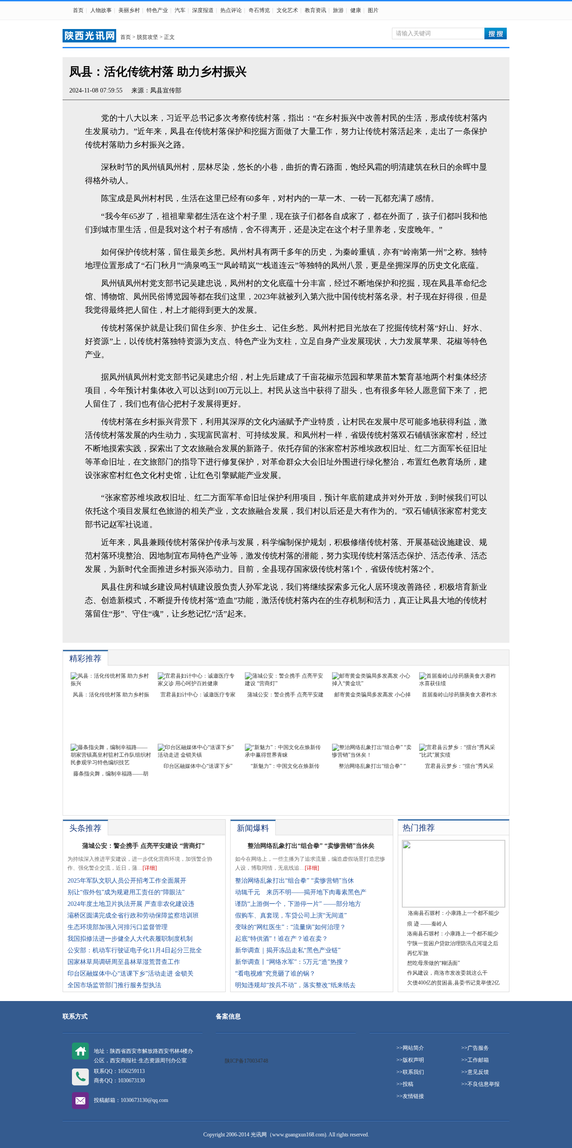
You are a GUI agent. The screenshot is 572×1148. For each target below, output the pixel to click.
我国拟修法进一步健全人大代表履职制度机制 (130, 938)
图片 (373, 10)
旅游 (338, 10)
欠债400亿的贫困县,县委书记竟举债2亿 (453, 983)
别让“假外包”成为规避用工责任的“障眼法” (126, 892)
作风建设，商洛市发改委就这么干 (447, 973)
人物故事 (101, 10)
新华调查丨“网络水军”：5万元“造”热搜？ (292, 962)
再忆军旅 (418, 953)
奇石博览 (259, 10)
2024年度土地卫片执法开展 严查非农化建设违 (130, 904)
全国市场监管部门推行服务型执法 (114, 985)
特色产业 (157, 10)
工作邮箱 (478, 1060)
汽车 (180, 10)
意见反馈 (478, 1072)
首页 (78, 10)
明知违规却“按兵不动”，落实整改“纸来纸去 (295, 985)
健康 (355, 10)
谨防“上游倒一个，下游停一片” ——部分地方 (298, 904)
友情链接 (413, 1096)
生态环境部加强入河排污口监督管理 (117, 927)
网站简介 (413, 1048)
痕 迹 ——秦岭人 (427, 924)
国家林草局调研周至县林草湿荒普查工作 (123, 962)
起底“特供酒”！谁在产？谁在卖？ (281, 938)
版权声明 (413, 1060)
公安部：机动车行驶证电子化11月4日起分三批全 (134, 950)
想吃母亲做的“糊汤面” (433, 963)
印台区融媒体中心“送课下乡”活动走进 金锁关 (130, 973)
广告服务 (478, 1048)
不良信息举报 (483, 1084)
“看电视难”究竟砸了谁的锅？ (275, 973)
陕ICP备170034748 (246, 1061)
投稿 (408, 1084)
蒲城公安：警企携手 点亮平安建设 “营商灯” (143, 845)
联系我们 (413, 1072)
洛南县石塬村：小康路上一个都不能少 (452, 933)
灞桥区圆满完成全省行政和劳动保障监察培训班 (133, 915)
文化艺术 (287, 10)
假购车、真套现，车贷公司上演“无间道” (291, 915)
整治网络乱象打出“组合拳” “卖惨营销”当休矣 (311, 845)
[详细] (150, 868)
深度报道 (203, 10)
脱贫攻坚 (147, 37)
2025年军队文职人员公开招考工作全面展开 (126, 880)
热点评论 (231, 10)
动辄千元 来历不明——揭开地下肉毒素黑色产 (300, 892)
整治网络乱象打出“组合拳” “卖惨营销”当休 (294, 880)
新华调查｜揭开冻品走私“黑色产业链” (288, 950)
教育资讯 (315, 10)
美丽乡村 (129, 10)
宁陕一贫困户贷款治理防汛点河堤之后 (452, 943)
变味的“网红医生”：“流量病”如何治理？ (290, 927)
